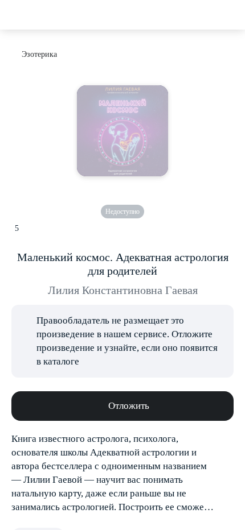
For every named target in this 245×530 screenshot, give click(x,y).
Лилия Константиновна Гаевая (123, 290)
